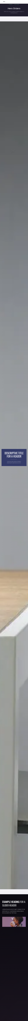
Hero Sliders (16, 4)
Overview (10, 4)
